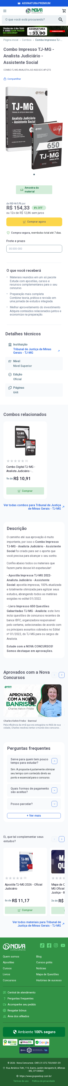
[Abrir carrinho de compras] (64, 11)
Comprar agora (36, 221)
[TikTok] (42, 945)
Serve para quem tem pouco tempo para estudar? (29, 761)
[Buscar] (62, 19)
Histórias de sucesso (49, 980)
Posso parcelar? (22, 804)
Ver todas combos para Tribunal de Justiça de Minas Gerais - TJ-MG (32, 506)
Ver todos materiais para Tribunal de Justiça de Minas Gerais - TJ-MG (37, 923)
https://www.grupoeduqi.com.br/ (36, 1076)
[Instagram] (56, 945)
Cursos (7, 968)
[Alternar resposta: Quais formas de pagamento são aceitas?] (54, 790)
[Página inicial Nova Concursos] (14, 947)
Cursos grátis (44, 962)
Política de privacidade (43, 1081)
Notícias (41, 968)
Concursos (9, 980)
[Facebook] (49, 945)
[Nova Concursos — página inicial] (34, 11)
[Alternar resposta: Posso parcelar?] (54, 804)
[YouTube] (63, 945)
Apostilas (8, 962)
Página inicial (10, 39)
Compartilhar (14, 79)
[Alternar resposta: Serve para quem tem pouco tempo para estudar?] (54, 761)
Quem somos (11, 956)
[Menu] (5, 11)
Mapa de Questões (47, 974)
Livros (6, 974)
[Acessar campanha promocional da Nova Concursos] (34, 31)
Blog (39, 956)
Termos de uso (20, 1081)
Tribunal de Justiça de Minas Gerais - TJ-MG (32, 350)
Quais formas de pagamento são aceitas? (30, 790)
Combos (27, 39)
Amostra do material (32, 189)
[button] (34, 174)
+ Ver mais (34, 815)
